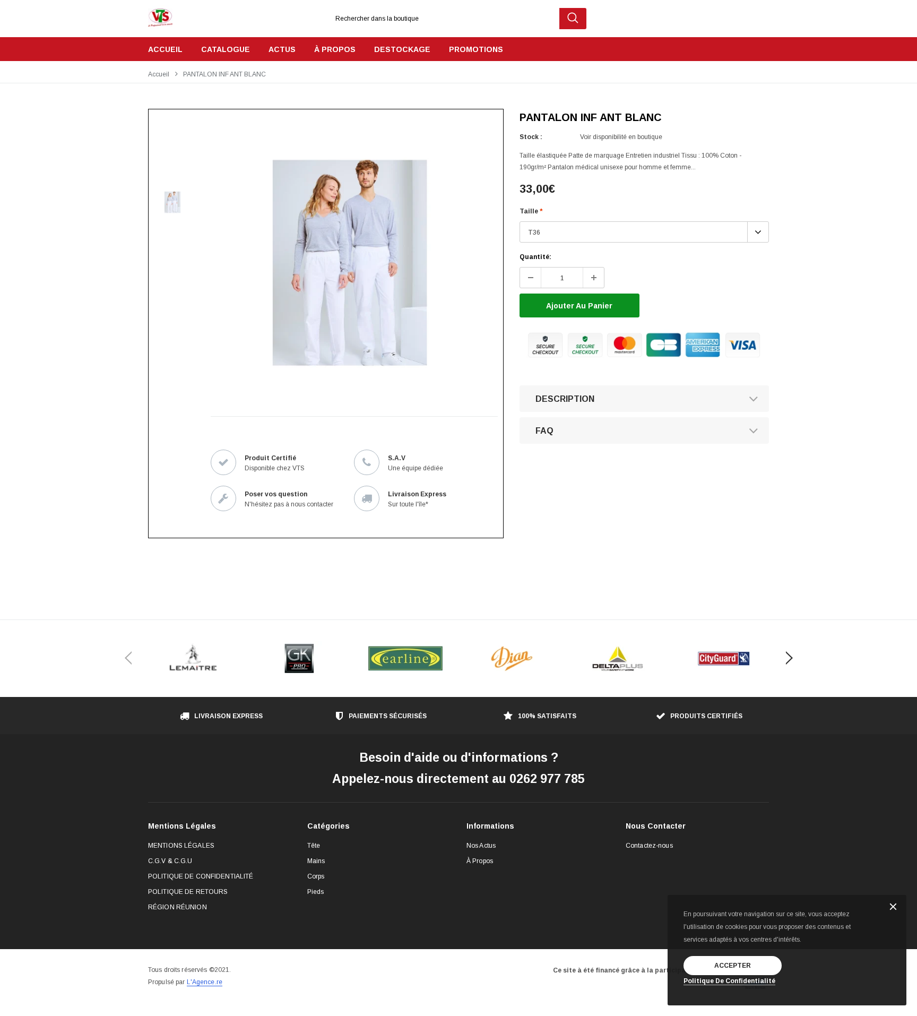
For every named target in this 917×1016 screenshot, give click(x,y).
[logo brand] (193, 658)
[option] (350, 263)
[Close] (893, 907)
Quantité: (535, 257)
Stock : (531, 137)
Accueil (158, 74)
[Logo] (160, 15)
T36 (534, 232)
